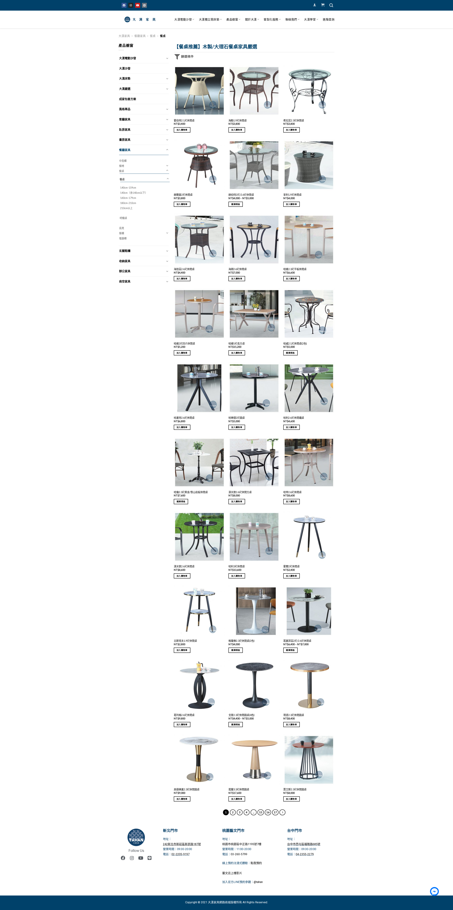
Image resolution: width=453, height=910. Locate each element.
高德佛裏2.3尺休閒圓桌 (186, 789)
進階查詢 (328, 19)
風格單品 (124, 109)
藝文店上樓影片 (232, 873)
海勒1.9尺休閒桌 (237, 120)
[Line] (144, 5)
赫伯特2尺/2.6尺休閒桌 (241, 194)
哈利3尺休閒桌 (236, 566)
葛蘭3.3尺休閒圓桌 (238, 789)
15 (260, 812)
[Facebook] (124, 5)
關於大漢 (251, 19)
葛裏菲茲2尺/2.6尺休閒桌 (297, 640)
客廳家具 (124, 119)
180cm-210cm (128, 202)
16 (267, 812)
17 (275, 812)
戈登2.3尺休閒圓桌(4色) (241, 714)
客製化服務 (271, 19)
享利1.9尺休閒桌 (292, 194)
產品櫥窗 (232, 19)
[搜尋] (331, 5)
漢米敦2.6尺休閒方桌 (240, 492)
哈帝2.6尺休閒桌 (292, 492)
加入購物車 (182, 130)
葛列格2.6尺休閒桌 (184, 714)
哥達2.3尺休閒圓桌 (293, 714)
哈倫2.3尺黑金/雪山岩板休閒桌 (191, 492)
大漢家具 (124, 35)
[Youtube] (137, 5)
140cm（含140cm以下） (133, 192)
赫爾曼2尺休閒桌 (183, 194)
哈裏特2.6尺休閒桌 (184, 417)
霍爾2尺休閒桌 (291, 566)
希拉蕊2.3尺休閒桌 (293, 120)
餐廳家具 (140, 35)
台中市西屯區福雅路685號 (303, 844)
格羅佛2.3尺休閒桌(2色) (241, 640)
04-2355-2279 (305, 854)
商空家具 (124, 281)
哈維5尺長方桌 (236, 343)
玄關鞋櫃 (124, 250)
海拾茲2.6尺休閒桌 (184, 269)
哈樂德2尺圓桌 (236, 417)
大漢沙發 (124, 68)
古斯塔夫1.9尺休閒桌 (185, 640)
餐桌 (153, 35)
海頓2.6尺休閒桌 (237, 269)
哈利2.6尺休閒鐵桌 (293, 417)
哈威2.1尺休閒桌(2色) (295, 343)
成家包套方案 (127, 99)
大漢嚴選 (124, 88)
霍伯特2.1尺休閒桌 (184, 120)
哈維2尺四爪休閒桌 (184, 343)
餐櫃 (121, 233)
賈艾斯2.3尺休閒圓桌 (294, 789)
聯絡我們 (291, 19)
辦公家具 (124, 271)
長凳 (121, 228)
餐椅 (121, 165)
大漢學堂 (310, 19)
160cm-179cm (128, 197)
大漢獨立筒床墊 (209, 19)
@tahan (258, 882)
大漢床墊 (124, 78)
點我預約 (256, 863)
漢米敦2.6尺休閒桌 (184, 566)
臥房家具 (124, 129)
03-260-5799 (239, 854)
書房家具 (124, 139)
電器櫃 (123, 238)
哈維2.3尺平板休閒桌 (294, 269)
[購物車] (323, 5)
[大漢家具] (141, 19)
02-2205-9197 (180, 854)
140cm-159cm (128, 187)
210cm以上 (126, 208)
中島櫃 (123, 160)
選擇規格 (235, 204)
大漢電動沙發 (183, 19)
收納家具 (124, 261)
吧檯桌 (123, 218)
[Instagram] (130, 5)
